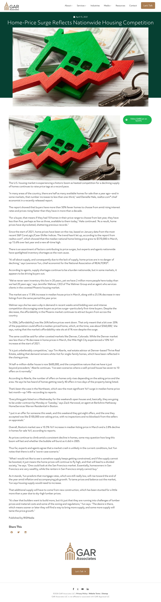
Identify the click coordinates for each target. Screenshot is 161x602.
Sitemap (105, 594)
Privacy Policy (81, 594)
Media (107, 5)
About (68, 5)
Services (81, 5)
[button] (11, 532)
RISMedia (28, 517)
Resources (120, 5)
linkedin (88, 589)
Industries (95, 5)
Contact (133, 5)
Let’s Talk (148, 5)
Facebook (73, 589)
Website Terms (94, 594)
